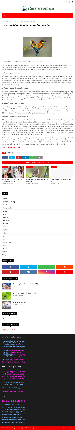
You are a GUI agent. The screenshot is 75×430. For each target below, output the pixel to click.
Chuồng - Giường (7, 208)
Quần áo (5, 233)
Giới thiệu (65, 428)
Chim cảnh (10, 21)
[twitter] (66, 2)
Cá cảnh (4, 198)
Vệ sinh (4, 252)
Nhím (4, 227)
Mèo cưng (5, 220)
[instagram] (69, 2)
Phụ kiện (5, 230)
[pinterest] (72, 2)
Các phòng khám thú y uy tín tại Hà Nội (25, 284)
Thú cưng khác (7, 242)
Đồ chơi (4, 214)
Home (59, 428)
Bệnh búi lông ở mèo (19, 302)
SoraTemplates (13, 428)
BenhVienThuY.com (13, 147)
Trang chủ (4, 21)
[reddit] (64, 267)
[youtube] (64, 272)
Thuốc (4, 245)
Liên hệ (71, 428)
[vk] (28, 272)
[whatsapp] (46, 267)
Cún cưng (5, 211)
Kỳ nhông (5, 217)
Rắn (3, 236)
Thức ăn (4, 248)
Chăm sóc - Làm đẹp (8, 202)
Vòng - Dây (5, 255)
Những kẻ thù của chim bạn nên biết (61, 180)
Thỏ (3, 239)
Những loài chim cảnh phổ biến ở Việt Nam (37, 180)
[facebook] (63, 2)
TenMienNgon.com (33, 428)
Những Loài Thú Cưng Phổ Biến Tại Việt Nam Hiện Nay (12, 180)
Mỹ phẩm (5, 223)
